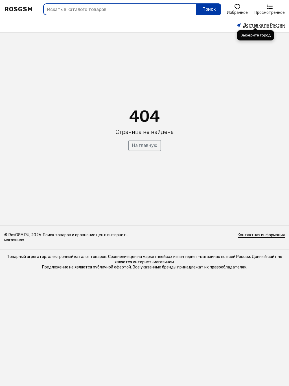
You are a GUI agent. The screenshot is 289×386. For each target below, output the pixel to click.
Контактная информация (261, 235)
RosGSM (18, 9)
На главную (144, 145)
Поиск (209, 9)
